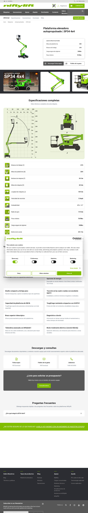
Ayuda (73, 474)
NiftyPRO (56, 496)
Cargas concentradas (60, 480)
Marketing (57, 486)
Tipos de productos (27, 474)
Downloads (36, 18)
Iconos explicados (76, 483)
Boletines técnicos (59, 483)
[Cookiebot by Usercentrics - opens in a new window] (73, 238)
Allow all (69, 273)
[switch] (34, 261)
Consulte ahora (78, 18)
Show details (74, 268)
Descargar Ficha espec (55, 63)
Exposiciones (41, 483)
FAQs (42, 18)
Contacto (79, 6)
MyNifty (54, 5)
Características (26, 18)
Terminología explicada (77, 480)
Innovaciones (17, 12)
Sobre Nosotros (65, 12)
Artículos (39, 480)
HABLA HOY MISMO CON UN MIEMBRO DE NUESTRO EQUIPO (60, 427)
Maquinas (6, 12)
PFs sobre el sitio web (77, 478)
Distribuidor (45, 12)
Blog (4, 478)
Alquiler (35, 12)
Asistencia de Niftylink (60, 493)
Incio (4, 22)
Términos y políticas (9, 480)
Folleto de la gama (75, 63)
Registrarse (63, 6)
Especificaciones (15, 18)
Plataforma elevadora (26, 478)
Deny (18, 273)
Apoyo (27, 12)
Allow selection (44, 273)
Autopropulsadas (19, 22)
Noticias (39, 478)
